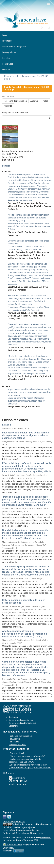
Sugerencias (19, 821)
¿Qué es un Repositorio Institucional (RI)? (28, 765)
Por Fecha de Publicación (20, 736)
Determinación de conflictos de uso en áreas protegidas (23, 601)
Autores (34, 101)
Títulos (44, 101)
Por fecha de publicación (15, 101)
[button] (41, 27)
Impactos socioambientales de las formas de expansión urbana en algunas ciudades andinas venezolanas (25, 435)
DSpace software (14, 845)
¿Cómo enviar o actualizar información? (27, 756)
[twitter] (9, 816)
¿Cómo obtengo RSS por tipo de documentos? (30, 768)
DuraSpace (8, 848)
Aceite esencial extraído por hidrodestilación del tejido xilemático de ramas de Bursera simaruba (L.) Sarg (24, 634)
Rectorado (13, 717)
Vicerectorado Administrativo (22, 723)
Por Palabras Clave (17, 744)
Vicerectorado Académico (21, 720)
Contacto (7, 821)
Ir (49, 118)
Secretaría (13, 726)
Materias (8, 106)
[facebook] (4, 816)
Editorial (6, 166)
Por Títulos (14, 742)
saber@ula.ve (18, 778)
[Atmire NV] (18, 851)
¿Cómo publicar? (16, 753)
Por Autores (14, 739)
